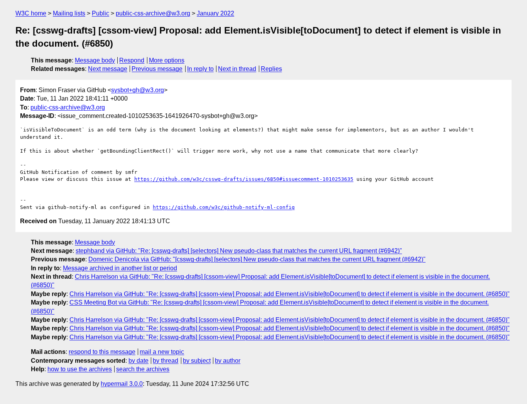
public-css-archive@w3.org (153, 13)
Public (100, 13)
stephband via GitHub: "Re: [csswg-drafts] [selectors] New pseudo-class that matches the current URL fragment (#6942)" (239, 250)
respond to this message (102, 351)
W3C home (30, 13)
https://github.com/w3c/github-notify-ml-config (224, 207)
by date (138, 360)
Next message (107, 69)
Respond (131, 60)
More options (166, 60)
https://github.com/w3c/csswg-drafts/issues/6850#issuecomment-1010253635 (243, 179)
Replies (271, 69)
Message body (95, 60)
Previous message (157, 69)
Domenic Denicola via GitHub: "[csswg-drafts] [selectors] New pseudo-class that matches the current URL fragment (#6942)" (257, 259)
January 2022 (215, 13)
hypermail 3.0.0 (122, 383)
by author (227, 360)
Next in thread (237, 69)
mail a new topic (162, 351)
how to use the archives (79, 369)
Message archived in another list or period (120, 268)
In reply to (200, 69)
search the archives (142, 369)
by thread (165, 360)
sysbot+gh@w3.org (137, 90)
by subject (197, 360)
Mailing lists (69, 13)
